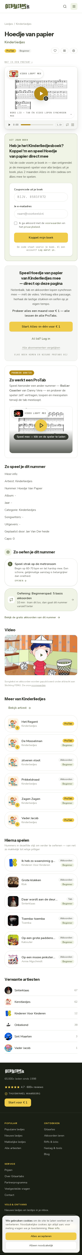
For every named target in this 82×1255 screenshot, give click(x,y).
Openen (19, 580)
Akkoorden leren (54, 1135)
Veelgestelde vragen (17, 1189)
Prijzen (8, 1170)
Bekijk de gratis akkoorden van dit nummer (30, 617)
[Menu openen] (74, 6)
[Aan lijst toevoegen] (64, 50)
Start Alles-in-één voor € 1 (41, 327)
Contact (9, 1195)
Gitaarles (49, 1129)
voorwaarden (53, 223)
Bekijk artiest (17, 708)
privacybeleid (32, 227)
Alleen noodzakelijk (41, 1245)
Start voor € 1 (17, 1102)
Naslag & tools (53, 1148)
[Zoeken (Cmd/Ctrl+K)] (64, 6)
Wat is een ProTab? (19, 62)
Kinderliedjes (23, 24)
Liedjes (9, 24)
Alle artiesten (13, 1148)
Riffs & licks (51, 1142)
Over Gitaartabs (14, 1176)
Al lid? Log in (41, 339)
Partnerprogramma (16, 1182)
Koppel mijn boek (41, 238)
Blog (47, 1154)
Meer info (53, 1228)
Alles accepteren (41, 1236)
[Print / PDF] (73, 50)
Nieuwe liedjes (14, 1135)
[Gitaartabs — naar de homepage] (17, 6)
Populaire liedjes (15, 1129)
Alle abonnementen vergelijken (41, 347)
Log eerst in (46, 250)
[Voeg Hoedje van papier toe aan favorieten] (55, 50)
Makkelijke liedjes (15, 1142)
